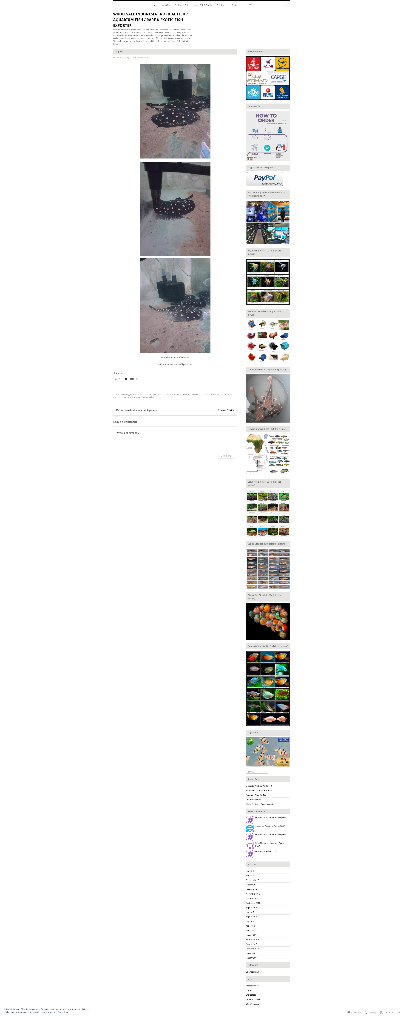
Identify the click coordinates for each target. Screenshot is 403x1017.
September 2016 (253, 903)
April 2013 (250, 926)
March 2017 (251, 876)
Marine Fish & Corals (202, 5)
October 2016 (252, 898)
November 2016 (253, 894)
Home (154, 5)
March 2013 (251, 930)
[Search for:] (268, 4)
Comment (226, 455)
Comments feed (253, 999)
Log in (248, 990)
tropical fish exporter (122, 397)
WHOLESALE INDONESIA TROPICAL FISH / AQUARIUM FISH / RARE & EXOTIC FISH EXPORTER (150, 20)
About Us (166, 5)
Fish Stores (221, 5)
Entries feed (251, 995)
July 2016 (250, 912)
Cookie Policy (64, 1012)
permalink (149, 397)
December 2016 (253, 889)
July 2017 (250, 871)
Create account (252, 986)
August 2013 (251, 917)
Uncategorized (252, 972)
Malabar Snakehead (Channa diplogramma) (135, 410)
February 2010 (252, 949)
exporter (259, 817)
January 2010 (252, 953)
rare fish (212, 394)
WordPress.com (253, 1004)
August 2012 (251, 944)
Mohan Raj (144, 58)
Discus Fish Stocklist (255, 800)
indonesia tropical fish (198, 394)
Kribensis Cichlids (227, 410)
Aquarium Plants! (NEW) (256, 795)
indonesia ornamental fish (176, 394)
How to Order (272, 851)
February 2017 (252, 880)
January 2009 (252, 958)
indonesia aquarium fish (153, 394)
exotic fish (137, 394)
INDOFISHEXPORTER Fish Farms (259, 790)
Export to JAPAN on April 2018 (259, 786)
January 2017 (252, 885)
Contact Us (236, 5)
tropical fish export (225, 394)
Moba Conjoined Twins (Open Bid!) (261, 804)
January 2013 (252, 935)
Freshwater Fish (181, 5)
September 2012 (253, 940)
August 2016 (251, 908)
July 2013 (250, 921)
